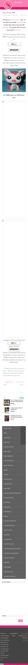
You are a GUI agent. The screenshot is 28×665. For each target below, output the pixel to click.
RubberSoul (23, 633)
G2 (4, 368)
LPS (4, 375)
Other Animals (17, 368)
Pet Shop (10, 375)
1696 (9, 371)
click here (20, 22)
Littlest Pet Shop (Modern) (17, 373)
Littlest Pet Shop (9, 368)
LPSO (6, 375)
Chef (15, 371)
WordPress (25, 640)
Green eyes (21, 371)
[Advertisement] (14, 598)
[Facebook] (13, 630)
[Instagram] (14, 630)
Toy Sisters (18, 2)
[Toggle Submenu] (23, 428)
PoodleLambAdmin (7, 15)
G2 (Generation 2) (15, 20)
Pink (16, 375)
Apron (12, 371)
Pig (21, 368)
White (18, 375)
